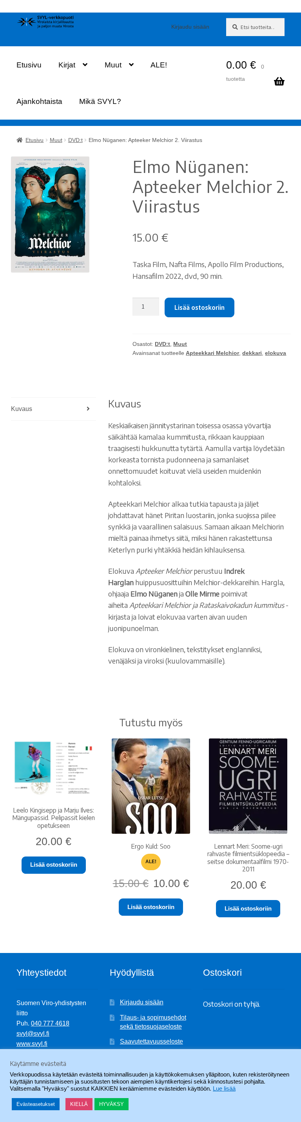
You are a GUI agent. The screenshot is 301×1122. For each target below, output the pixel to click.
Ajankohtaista (39, 101)
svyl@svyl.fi (32, 1033)
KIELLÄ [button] (79, 1104)
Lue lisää (224, 1089)
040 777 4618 (50, 1023)
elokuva (275, 353)
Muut (113, 65)
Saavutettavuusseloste (151, 1041)
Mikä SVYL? (100, 101)
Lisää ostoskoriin (199, 307)
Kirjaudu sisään (190, 27)
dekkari (252, 353)
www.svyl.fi (31, 1043)
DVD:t (75, 140)
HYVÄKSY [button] (111, 1104)
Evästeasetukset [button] (35, 1104)
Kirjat (66, 65)
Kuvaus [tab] (21, 409)
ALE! (158, 65)
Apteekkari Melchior (212, 353)
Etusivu (29, 65)
